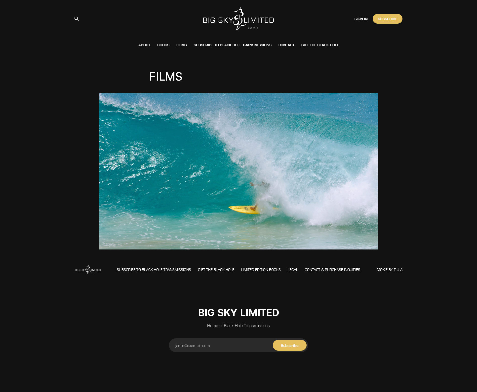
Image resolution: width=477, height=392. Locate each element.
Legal (293, 269)
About (144, 44)
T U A (398, 269)
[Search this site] (76, 19)
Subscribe (387, 18)
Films (181, 44)
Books (163, 44)
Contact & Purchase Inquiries (332, 269)
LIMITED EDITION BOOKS (261, 269)
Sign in (361, 18)
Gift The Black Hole (320, 44)
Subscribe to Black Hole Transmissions (233, 44)
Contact (286, 44)
